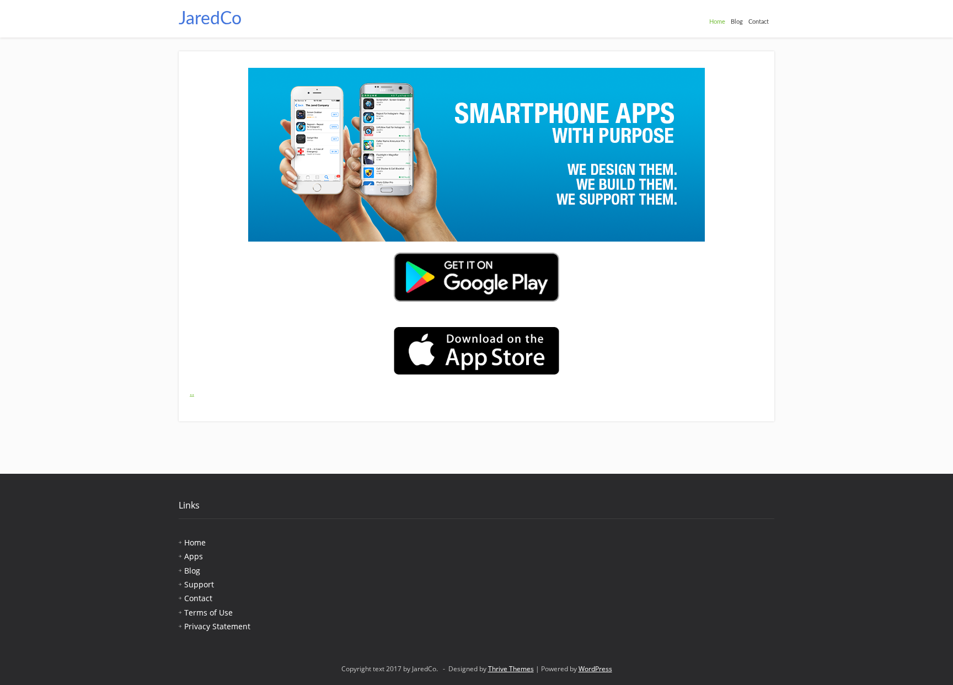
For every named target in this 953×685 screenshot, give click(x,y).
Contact (758, 22)
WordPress (595, 668)
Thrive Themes (511, 668)
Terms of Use (208, 612)
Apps (193, 556)
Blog (737, 22)
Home (717, 22)
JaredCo (210, 19)
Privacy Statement (217, 626)
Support (199, 584)
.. (192, 392)
